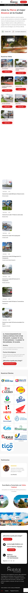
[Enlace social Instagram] (14, 561)
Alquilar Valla (23, 1)
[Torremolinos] (7, 63)
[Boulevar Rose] (21, 80)
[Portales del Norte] (7, 98)
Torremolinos (5, 68)
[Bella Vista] (21, 98)
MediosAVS (17, 587)
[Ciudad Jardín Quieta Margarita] (7, 80)
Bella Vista (18, 103)
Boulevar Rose (19, 86)
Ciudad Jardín (5, 119)
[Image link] (14, 569)
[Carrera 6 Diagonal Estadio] (21, 63)
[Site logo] (14, 1)
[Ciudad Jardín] (7, 114)
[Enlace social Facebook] (9, 561)
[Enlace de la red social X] (11, 561)
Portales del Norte (6, 103)
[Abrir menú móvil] (1, 2)
